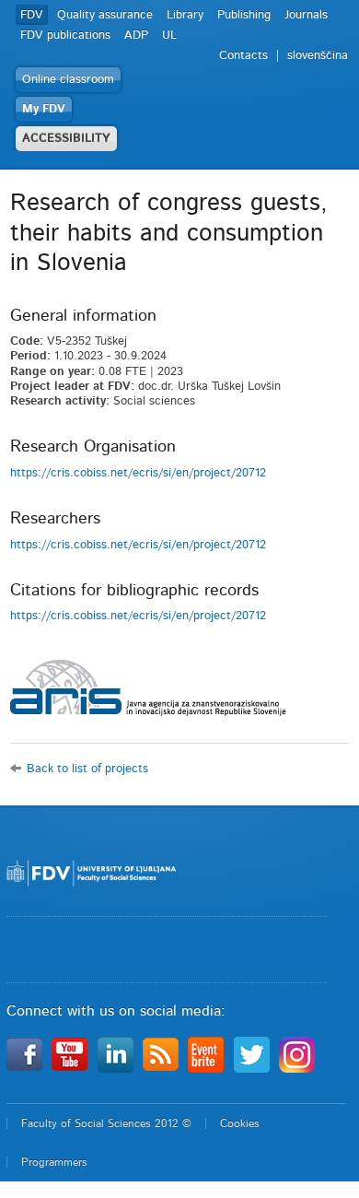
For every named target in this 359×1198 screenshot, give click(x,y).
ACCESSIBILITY (66, 139)
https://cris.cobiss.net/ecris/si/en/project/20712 (138, 473)
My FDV (43, 109)
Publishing (244, 15)
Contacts (243, 56)
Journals (306, 15)
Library (185, 15)
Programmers (54, 1162)
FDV (31, 15)
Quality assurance (105, 15)
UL (169, 35)
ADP (136, 35)
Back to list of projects (87, 769)
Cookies (240, 1123)
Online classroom (68, 80)
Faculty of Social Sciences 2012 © (106, 1123)
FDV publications (65, 35)
